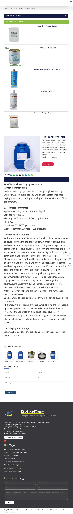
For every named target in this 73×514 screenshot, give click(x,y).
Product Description (13, 179)
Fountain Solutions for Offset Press (14, 462)
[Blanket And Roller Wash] (14, 56)
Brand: (44, 157)
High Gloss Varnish (52, 361)
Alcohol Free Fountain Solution (47, 26)
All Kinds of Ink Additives (11, 455)
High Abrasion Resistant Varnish (20, 361)
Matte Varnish (9, 361)
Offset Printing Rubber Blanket (12, 471)
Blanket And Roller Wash (47, 48)
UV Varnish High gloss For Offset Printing (31, 361)
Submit (10, 392)
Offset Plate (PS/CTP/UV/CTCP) (13, 468)
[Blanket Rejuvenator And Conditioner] (14, 78)
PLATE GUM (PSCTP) (47, 91)
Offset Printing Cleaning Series (12, 465)
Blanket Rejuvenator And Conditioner (47, 69)
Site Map (12, 512)
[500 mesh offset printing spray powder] (14, 121)
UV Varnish (40, 361)
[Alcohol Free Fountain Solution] (14, 34)
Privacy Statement (55, 510)
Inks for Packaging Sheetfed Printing (14, 449)
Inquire (48, 164)
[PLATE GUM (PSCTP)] (14, 100)
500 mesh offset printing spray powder (47, 113)
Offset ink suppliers (9, 458)
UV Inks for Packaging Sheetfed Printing (15, 452)
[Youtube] (5, 441)
